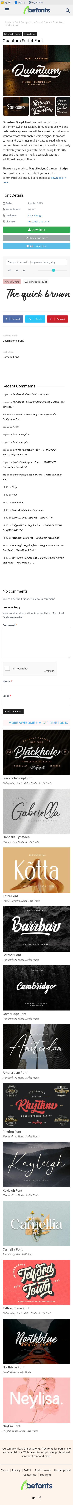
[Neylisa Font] (36, 1400)
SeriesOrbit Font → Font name (28, 510)
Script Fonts (43, 22)
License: (10, 221)
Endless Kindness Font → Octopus (31, 394)
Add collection (38, 246)
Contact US (29, 1474)
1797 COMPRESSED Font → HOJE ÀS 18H (32, 517)
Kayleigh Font (12, 1190)
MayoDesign (35, 215)
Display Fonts (10, 1431)
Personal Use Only (38, 221)
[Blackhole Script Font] (36, 752)
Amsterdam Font (15, 1073)
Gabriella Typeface (16, 837)
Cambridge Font (14, 1014)
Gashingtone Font (13, 340)
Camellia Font (11, 357)
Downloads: (13, 209)
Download (38, 230)
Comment (10, 625)
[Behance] (33, 1498)
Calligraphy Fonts (12, 34)
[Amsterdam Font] (36, 1047)
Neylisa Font (11, 1426)
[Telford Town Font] (36, 1282)
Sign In (6, 2)
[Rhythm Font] (36, 1105)
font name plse (21, 434)
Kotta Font (10, 896)
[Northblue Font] (36, 1341)
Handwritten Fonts (13, 842)
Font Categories (24, 22)
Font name (17, 502)
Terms (5, 1470)
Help (14, 487)
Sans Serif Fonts (30, 901)
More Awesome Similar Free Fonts (38, 722)
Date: (9, 203)
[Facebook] (40, 1498)
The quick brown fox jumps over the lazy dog (38, 294)
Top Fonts (45, 1474)
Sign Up (19, 2)
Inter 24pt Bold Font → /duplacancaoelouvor (35, 537)
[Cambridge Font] (36, 988)
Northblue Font (13, 1367)
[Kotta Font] (36, 870)
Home (8, 22)
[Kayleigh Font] (36, 1164)
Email (7, 696)
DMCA (27, 1470)
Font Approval (62, 1470)
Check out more (38, 238)
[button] (68, 11)
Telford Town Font (16, 1308)
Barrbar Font (12, 955)
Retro (16, 426)
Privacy (16, 1470)
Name (7, 681)
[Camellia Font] (36, 1223)
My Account (37, 2)
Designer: (11, 215)
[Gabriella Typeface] (36, 811)
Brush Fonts (9, 1372)
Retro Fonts (30, 783)
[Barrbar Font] (36, 929)
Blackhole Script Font (18, 778)
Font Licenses (43, 1470)
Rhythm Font (12, 1132)
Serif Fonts (27, 1254)
